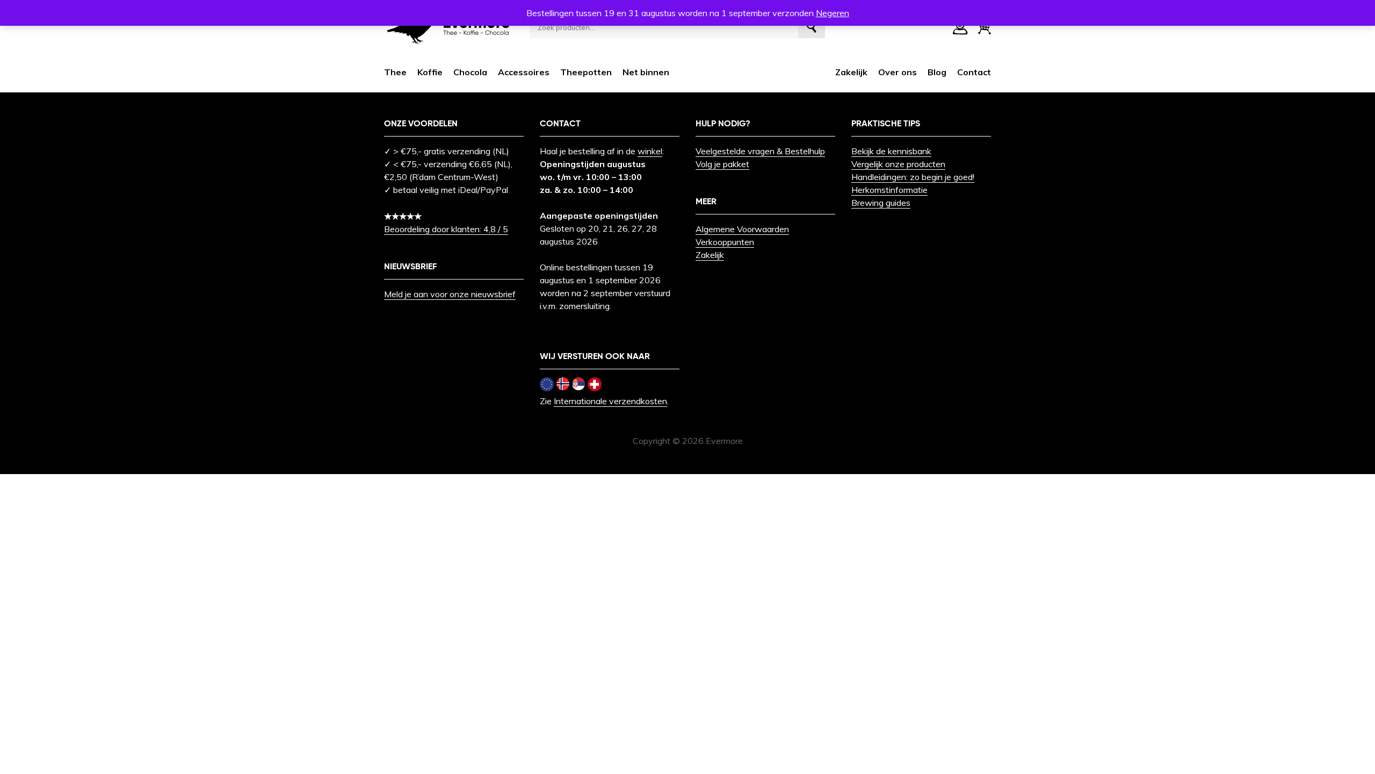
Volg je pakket (722, 164)
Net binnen (646, 72)
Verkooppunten (725, 241)
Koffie (430, 72)
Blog (937, 72)
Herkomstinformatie (889, 189)
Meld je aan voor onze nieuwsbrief (450, 294)
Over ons (897, 72)
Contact (974, 72)
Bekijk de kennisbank (891, 151)
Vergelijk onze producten (898, 164)
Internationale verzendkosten (610, 401)
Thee (395, 72)
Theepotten (586, 72)
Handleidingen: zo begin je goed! (912, 176)
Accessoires (523, 72)
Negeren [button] (832, 13)
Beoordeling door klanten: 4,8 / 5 (446, 229)
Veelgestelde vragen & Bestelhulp (760, 151)
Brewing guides (880, 202)
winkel (650, 151)
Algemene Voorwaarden (742, 229)
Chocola (470, 72)
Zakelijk (851, 72)
